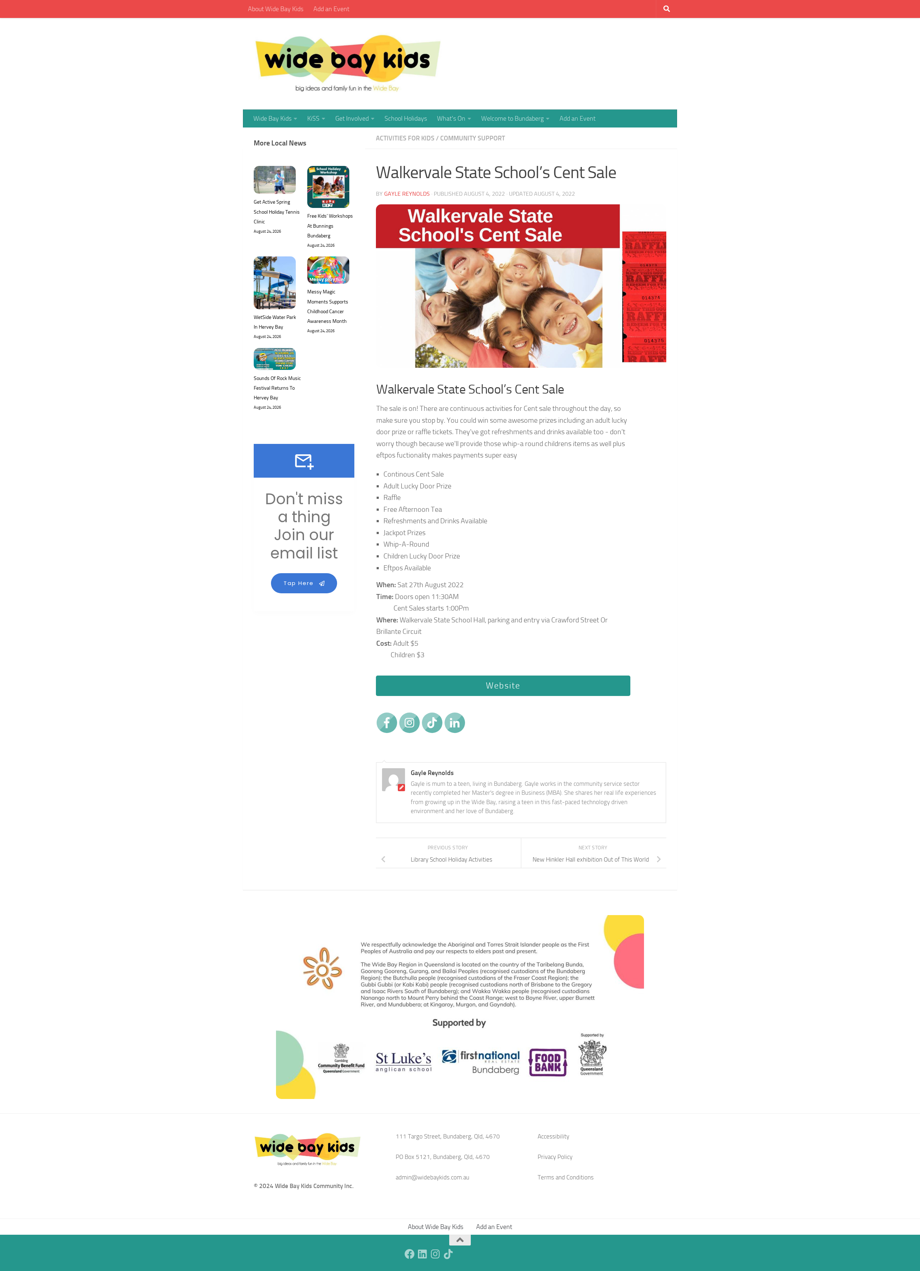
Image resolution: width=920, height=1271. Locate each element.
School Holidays (406, 118)
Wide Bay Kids (272, 118)
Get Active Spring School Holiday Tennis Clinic (277, 211)
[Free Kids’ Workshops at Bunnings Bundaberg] (328, 188)
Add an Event (331, 9)
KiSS (313, 118)
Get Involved (352, 118)
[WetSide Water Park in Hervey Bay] (275, 284)
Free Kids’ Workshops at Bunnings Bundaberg (330, 225)
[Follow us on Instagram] (436, 1254)
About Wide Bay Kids (275, 9)
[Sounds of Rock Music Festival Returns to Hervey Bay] (275, 360)
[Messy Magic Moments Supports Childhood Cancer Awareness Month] (328, 271)
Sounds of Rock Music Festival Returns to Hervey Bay (277, 388)
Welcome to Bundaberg (512, 118)
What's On (451, 118)
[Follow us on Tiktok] (448, 1254)
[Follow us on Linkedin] (423, 1254)
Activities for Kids (405, 138)
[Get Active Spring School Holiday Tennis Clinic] (275, 181)
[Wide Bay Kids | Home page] (348, 63)
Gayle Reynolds (407, 193)
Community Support (472, 138)
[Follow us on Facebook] (410, 1254)
